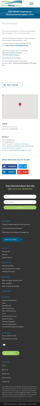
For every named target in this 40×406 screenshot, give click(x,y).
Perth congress (16, 148)
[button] (32, 3)
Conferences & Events (21, 144)
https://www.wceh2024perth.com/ (19, 150)
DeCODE (34, 404)
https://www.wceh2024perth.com (17, 45)
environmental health (17, 146)
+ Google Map (13, 129)
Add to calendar (12, 85)
